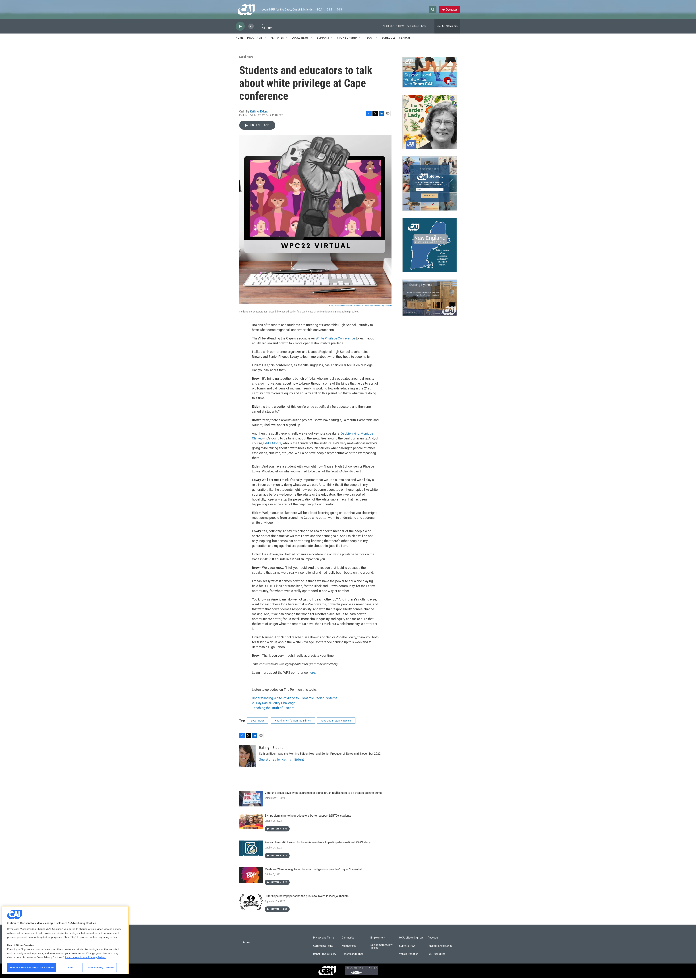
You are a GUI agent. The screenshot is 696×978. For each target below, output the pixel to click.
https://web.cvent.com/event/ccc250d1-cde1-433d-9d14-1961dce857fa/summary (360, 306)
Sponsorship (347, 37)
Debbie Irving (350, 433)
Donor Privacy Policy (324, 954)
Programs (255, 37)
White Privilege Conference (335, 338)
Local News (300, 37)
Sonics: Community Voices (381, 946)
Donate (451, 9)
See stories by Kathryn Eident (281, 759)
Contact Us (348, 937)
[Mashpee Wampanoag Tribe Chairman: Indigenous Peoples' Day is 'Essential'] (251, 875)
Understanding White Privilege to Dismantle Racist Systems (294, 698)
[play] (240, 26)
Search (404, 37)
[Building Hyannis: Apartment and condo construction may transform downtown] (430, 298)
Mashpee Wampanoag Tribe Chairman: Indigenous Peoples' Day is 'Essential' (313, 869)
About (369, 37)
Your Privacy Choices (100, 967)
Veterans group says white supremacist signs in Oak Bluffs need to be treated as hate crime (323, 793)
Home (240, 37)
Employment (377, 937)
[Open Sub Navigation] (265, 37)
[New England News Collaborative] (430, 245)
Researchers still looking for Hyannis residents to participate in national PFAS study (318, 842)
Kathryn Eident (259, 111)
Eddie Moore (272, 443)
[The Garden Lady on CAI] (430, 122)
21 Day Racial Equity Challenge (273, 703)
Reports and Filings (352, 954)
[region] (65, 940)
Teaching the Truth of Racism (273, 708)
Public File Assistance (440, 945)
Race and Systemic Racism (336, 720)
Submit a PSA (407, 945)
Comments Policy (323, 945)
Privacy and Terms (323, 937)
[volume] (251, 26)
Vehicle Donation (408, 954)
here (311, 672)
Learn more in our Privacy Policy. (85, 957)
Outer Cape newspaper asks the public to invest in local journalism (307, 896)
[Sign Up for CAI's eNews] (430, 183)
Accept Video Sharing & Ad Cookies (31, 967)
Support (323, 37)
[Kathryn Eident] (247, 756)
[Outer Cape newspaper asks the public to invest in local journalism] (251, 902)
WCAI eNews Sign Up (411, 937)
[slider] (256, 26)
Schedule (388, 37)
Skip (70, 967)
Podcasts (433, 937)
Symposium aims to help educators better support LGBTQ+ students (308, 815)
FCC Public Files (436, 954)
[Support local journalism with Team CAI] (430, 72)
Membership (349, 945)
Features (277, 37)
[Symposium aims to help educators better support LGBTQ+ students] (251, 821)
